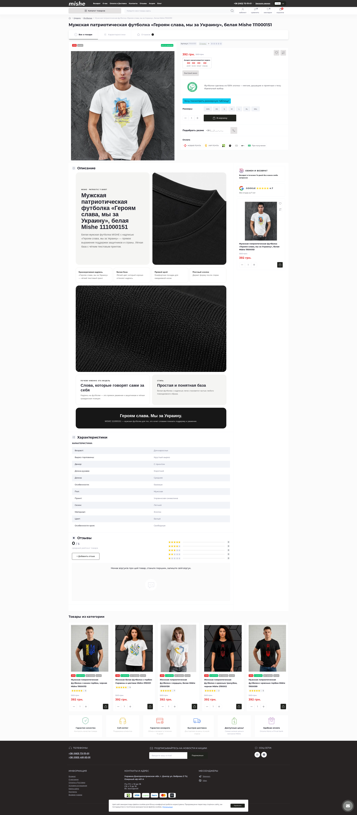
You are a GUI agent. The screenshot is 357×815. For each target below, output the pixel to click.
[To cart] (280, 265)
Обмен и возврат (256, 170)
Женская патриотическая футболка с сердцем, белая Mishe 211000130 (177, 683)
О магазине (74, 779)
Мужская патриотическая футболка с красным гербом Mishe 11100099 (267, 683)
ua (283, 3)
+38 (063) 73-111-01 (79, 753)
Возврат (96, 3)
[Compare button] (283, 53)
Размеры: (188, 109)
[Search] (232, 10)
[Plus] (197, 118)
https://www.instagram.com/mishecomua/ (257, 754)
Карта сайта (74, 789)
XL (247, 109)
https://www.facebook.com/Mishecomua (264, 754)
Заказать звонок (262, 3)
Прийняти (237, 806)
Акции (152, 3)
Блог (159, 3)
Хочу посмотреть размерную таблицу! (206, 101)
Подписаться (197, 755)
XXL (255, 109)
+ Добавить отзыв (86, 556)
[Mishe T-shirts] (192, 87)
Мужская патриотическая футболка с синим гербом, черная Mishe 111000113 (89, 683)
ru (278, 3)
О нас (105, 3)
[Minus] (185, 118)
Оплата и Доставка (118, 3)
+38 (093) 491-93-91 (79, 757)
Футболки (87, 18)
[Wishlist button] (276, 53)
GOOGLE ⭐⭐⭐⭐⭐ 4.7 (259, 188)
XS (217, 109)
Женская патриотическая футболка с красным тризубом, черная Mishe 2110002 (220, 683)
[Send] (234, 130)
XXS (207, 109)
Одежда (77, 18)
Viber (205, 780)
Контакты (133, 3)
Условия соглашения (78, 785)
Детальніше (167, 807)
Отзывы (143, 3)
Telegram (206, 776)
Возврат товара (75, 795)
